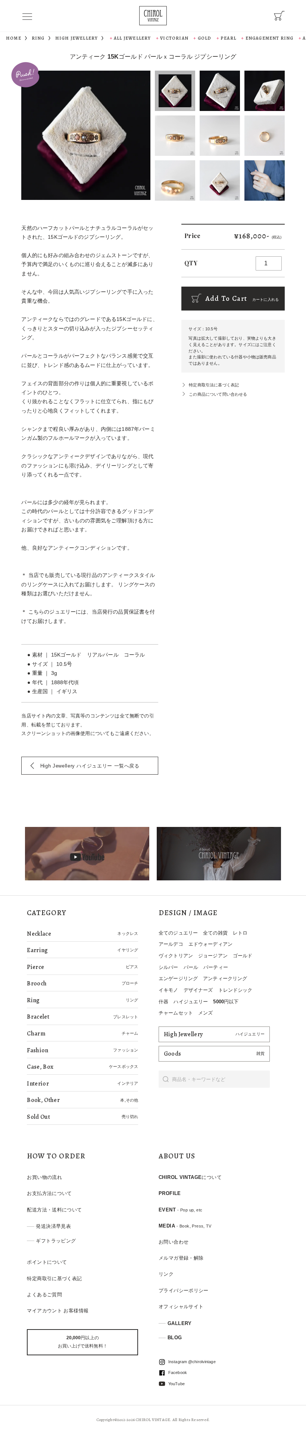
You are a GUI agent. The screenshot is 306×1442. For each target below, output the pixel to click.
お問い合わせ (173, 1242)
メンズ (205, 1013)
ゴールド (243, 955)
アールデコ (171, 944)
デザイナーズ (198, 990)
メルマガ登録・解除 (181, 1258)
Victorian (174, 38)
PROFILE (170, 1193)
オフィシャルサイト (181, 1306)
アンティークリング (225, 978)
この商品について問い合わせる (218, 394)
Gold (204, 38)
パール (191, 967)
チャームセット (176, 1013)
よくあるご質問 (44, 1294)
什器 (163, 1001)
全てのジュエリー (178, 933)
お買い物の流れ (44, 1177)
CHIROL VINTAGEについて (190, 1177)
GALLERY (180, 1323)
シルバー (168, 967)
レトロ (240, 933)
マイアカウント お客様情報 (57, 1310)
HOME (13, 38)
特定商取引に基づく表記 (54, 1278)
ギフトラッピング (56, 1241)
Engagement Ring (269, 38)
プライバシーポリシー (184, 1290)
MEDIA (185, 1226)
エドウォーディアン (210, 944)
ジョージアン (213, 955)
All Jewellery (132, 38)
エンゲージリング (178, 978)
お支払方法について (49, 1193)
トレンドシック (235, 990)
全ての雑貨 (215, 933)
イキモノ (168, 990)
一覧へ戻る (90, 766)
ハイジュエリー (191, 1001)
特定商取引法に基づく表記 (214, 385)
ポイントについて (47, 1262)
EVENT (180, 1210)
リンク (166, 1274)
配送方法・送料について (54, 1210)
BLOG (175, 1337)
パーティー (215, 967)
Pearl (228, 38)
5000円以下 (225, 1001)
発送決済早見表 (53, 1226)
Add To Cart (241, 298)
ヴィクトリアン (176, 955)
